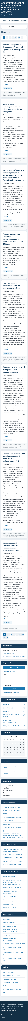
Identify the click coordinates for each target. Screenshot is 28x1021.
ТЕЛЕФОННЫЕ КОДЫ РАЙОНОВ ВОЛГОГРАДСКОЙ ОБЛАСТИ (12, 850)
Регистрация (6, 653)
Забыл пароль (7, 692)
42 (19, 37)
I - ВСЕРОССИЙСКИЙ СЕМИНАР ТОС (12, 948)
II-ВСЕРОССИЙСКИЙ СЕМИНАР (12, 861)
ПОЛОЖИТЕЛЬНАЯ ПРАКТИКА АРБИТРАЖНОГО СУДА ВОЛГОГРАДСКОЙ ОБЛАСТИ (12, 882)
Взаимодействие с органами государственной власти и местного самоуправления (13, 902)
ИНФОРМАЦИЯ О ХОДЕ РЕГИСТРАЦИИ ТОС (10, 939)
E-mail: (4, 674)
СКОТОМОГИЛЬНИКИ (9, 896)
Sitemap (3, 1017)
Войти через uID (14, 667)
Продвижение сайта (7, 1015)
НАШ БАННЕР (7, 824)
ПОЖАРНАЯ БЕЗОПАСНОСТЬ (12, 887)
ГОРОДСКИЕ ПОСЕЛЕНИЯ (11, 979)
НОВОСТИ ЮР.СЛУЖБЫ (10, 876)
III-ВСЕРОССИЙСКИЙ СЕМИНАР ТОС (12, 959)
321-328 (21, 634)
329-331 (5, 637)
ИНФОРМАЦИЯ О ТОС (9, 926)
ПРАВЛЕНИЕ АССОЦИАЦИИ (11, 810)
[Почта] (9, 657)
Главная (5, 26)
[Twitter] (22, 657)
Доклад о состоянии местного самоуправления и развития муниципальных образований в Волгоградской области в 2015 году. (13, 834)
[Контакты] (16, 657)
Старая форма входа (9, 671)
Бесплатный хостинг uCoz (8, 1010)
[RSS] (5, 657)
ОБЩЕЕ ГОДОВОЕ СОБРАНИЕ (12, 827)
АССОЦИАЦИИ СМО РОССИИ (12, 989)
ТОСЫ (4, 986)
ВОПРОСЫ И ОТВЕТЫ (9, 907)
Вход (12, 653)
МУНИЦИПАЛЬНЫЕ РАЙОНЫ (12, 975)
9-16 (8, 634)
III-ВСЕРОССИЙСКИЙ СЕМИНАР (12, 864)
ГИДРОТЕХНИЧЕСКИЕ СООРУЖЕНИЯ (10, 892)
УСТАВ (5, 814)
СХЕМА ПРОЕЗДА (8, 820)
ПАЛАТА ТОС (7, 919)
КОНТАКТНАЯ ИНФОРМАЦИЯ (12, 817)
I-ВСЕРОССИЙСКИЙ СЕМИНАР (12, 858)
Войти (14, 688)
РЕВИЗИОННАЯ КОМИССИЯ (11, 807)
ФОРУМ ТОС (6, 935)
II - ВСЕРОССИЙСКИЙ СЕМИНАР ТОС (13, 954)
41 (15, 37)
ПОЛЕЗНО (6, 992)
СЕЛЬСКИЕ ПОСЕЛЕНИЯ (10, 982)
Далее (6, 84)
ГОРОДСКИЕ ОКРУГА (14, 20)
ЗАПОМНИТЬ (7, 685)
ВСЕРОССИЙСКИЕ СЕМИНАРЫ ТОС (14, 854)
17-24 (12, 634)
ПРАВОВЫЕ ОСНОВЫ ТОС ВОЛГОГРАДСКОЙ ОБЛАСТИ (11, 930)
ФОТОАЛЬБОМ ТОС (9, 923)
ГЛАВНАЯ (4, 20)
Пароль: (5, 680)
